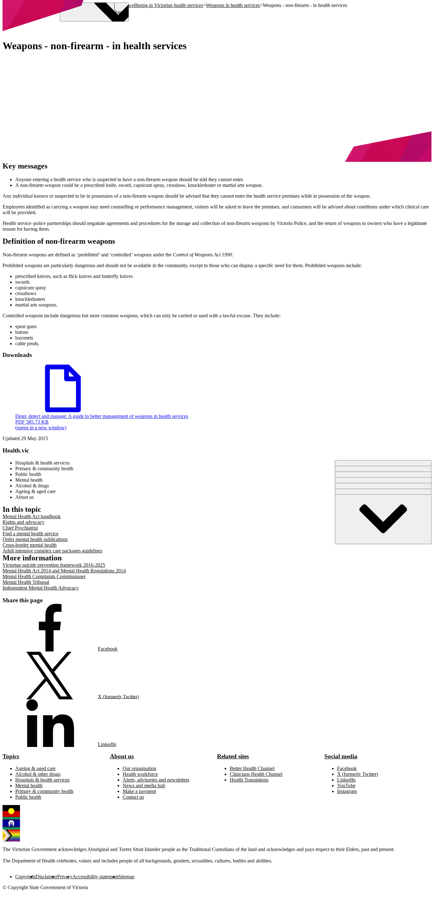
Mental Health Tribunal (26, 582)
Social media (340, 756)
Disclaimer (46, 876)
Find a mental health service (30, 533)
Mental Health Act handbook (32, 516)
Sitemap (126, 876)
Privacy (64, 876)
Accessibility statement (95, 876)
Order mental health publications (35, 539)
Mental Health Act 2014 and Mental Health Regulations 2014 (64, 570)
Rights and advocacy (23, 522)
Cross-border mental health (30, 545)
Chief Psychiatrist (20, 528)
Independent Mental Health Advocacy (41, 588)
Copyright (25, 876)
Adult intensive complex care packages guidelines (52, 550)
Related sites (233, 756)
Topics (11, 756)
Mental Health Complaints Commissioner (44, 576)
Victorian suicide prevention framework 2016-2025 (54, 565)
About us (122, 756)
